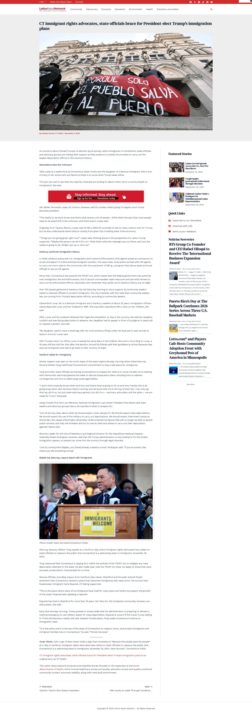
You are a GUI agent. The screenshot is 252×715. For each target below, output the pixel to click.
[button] (45, 2)
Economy (106, 9)
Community (76, 9)
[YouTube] (212, 2)
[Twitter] (195, 2)
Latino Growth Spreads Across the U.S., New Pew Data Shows (196, 166)
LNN (41, 2)
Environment (135, 9)
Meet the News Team (61, 2)
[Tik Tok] (203, 2)
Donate (79, 2)
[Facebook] (191, 2)
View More (191, 384)
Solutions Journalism (168, 9)
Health (149, 9)
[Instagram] (199, 2)
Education (120, 9)
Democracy (92, 9)
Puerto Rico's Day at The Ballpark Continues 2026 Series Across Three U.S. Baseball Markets (188, 308)
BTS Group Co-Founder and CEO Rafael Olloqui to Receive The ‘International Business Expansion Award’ (190, 253)
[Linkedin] (207, 2)
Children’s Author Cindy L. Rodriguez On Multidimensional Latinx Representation (197, 197)
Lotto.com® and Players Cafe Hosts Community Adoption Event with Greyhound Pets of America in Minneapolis (188, 348)
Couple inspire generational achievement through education (197, 181)
